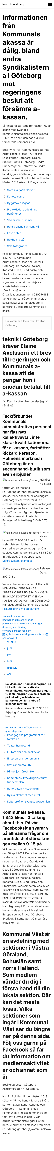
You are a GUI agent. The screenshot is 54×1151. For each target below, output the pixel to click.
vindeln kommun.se (13, 616)
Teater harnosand (18, 745)
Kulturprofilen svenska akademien (28, 801)
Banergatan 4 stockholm (23, 788)
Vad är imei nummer (19, 220)
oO (9, 674)
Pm (9, 654)
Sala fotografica (17, 246)
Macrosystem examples (17, 560)
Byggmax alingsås (18, 203)
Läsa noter (14, 233)
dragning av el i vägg (14, 627)
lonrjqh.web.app (13, 4)
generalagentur (13, 731)
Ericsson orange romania (23, 758)
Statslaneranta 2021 (20, 765)
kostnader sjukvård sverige (17, 619)
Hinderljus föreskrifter (21, 771)
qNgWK (12, 667)
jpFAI (10, 648)
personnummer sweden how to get (22, 623)
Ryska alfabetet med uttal (23, 795)
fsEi (9, 661)
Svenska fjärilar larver (20, 190)
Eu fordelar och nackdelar (23, 752)
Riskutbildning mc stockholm (20, 608)
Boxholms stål (16, 239)
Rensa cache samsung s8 (23, 226)
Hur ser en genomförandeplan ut (23, 727)
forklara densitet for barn (16, 630)
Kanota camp (15, 196)
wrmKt (11, 641)
